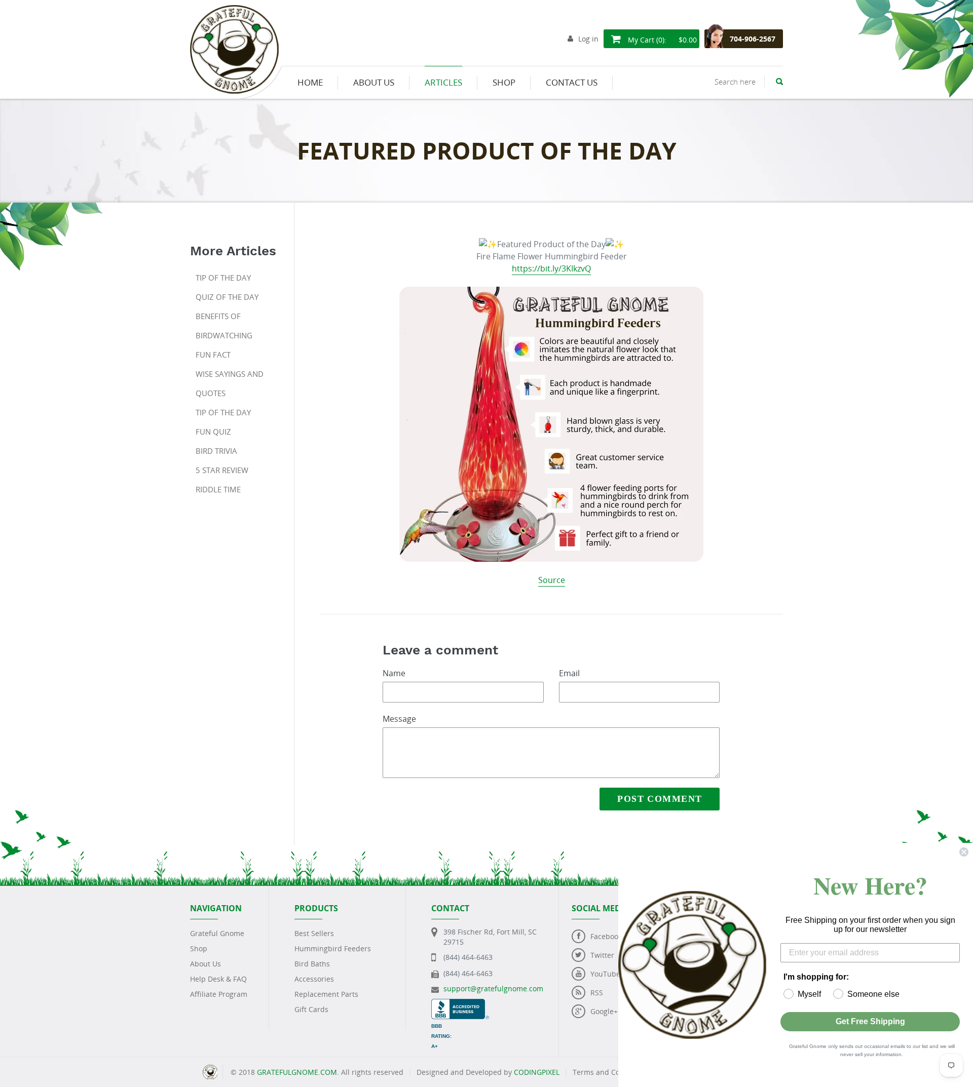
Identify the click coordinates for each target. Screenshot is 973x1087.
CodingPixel (536, 1072)
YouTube (605, 974)
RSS (596, 992)
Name (394, 673)
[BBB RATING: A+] (460, 1003)
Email (569, 673)
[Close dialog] (964, 852)
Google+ (604, 1011)
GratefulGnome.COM (297, 1072)
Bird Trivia (216, 451)
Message (399, 718)
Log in (588, 39)
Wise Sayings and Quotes (230, 383)
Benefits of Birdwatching (224, 325)
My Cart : (661, 40)
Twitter (602, 955)
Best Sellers (314, 933)
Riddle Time (218, 489)
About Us (205, 963)
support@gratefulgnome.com (493, 988)
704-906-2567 (752, 39)
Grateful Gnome (217, 933)
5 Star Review (222, 470)
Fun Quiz (213, 431)
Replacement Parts (326, 994)
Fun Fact (213, 355)
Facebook (606, 936)
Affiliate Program (218, 994)
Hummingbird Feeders (332, 948)
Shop (198, 948)
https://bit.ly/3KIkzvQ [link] (551, 268)
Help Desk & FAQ (218, 979)
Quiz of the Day (227, 297)
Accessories (314, 979)
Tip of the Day (223, 278)
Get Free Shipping (870, 1021)
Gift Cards (311, 1009)
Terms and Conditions (610, 1072)
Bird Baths (312, 963)
